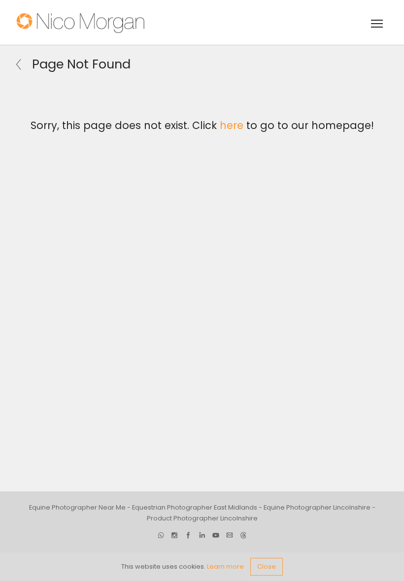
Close (266, 566)
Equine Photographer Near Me (77, 507)
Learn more (225, 566)
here (231, 125)
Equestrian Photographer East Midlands (194, 507)
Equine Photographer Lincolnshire (317, 507)
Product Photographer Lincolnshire (202, 518)
